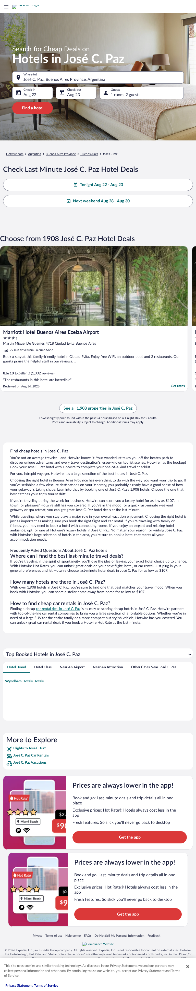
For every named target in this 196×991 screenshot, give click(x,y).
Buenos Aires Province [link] (61, 153)
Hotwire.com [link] (14, 153)
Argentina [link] (34, 153)
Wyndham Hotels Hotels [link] (24, 681)
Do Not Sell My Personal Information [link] (119, 935)
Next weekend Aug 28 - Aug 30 (101, 201)
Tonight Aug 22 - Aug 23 (101, 185)
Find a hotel (32, 108)
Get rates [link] (178, 386)
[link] (98, 749)
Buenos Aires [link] (89, 153)
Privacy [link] (37, 935)
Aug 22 (29, 95)
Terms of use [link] (53, 935)
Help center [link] (73, 935)
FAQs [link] (87, 935)
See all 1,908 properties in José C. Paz (98, 408)
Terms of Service (46, 985)
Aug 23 (73, 95)
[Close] (187, 966)
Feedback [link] (154, 935)
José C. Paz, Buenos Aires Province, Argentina (64, 79)
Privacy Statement (19, 985)
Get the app (130, 837)
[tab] (16, 667)
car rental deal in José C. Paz (58, 609)
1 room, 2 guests (125, 95)
